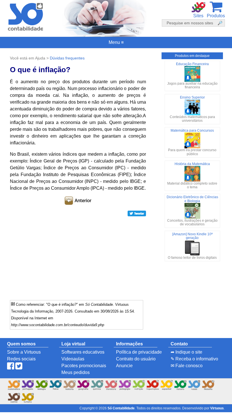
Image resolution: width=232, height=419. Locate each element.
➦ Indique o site (186, 352)
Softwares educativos (82, 352)
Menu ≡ (116, 42)
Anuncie (124, 365)
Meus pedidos (75, 372)
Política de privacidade (139, 352)
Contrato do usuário (136, 358)
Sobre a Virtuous (24, 352)
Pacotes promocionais (83, 365)
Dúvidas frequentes (67, 58)
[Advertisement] (78, 256)
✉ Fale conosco (187, 365)
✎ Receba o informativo (194, 358)
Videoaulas (72, 358)
